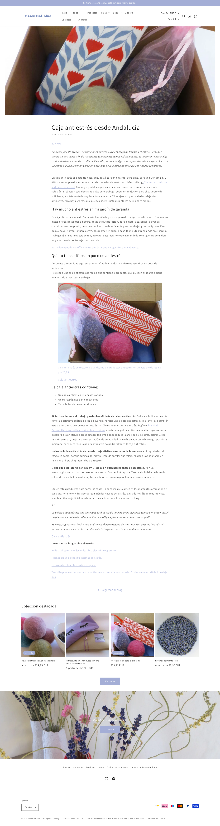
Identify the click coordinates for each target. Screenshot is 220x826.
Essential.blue (34, 818)
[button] (76, 12)
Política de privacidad (117, 818)
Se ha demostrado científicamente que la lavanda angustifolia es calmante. (95, 247)
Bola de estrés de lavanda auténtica (38, 661)
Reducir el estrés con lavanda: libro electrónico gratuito (84, 550)
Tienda (110, 729)
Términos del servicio (156, 818)
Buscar (66, 767)
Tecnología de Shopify (50, 818)
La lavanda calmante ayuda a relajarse (74, 565)
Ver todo (110, 681)
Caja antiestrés (67, 379)
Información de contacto (72, 818)
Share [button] (58, 143)
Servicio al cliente (95, 767)
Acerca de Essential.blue (144, 767)
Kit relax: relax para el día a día (125, 661)
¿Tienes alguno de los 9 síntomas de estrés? (77, 557)
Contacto (78, 767)
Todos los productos (118, 767)
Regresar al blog (112, 590)
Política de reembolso (95, 818)
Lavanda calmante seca (166, 661)
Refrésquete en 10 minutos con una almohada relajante (82, 662)
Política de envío (137, 818)
